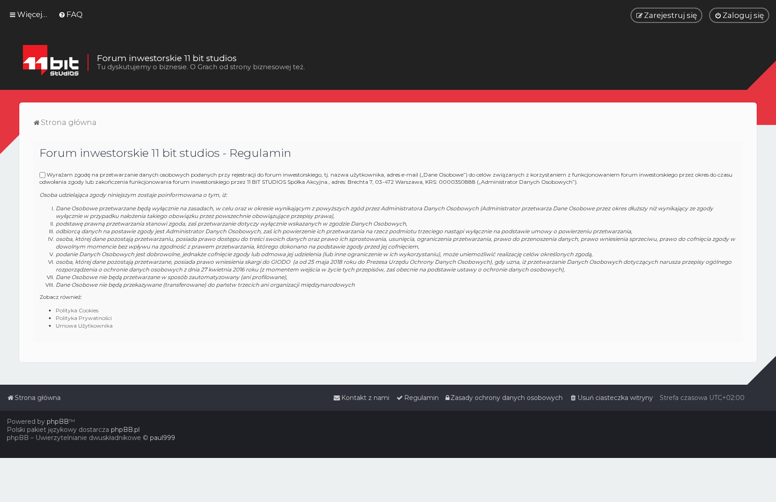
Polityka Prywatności (84, 318)
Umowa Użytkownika (84, 325)
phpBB (58, 422)
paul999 (162, 438)
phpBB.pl (125, 430)
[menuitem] (70, 14)
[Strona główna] (50, 62)
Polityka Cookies (77, 310)
